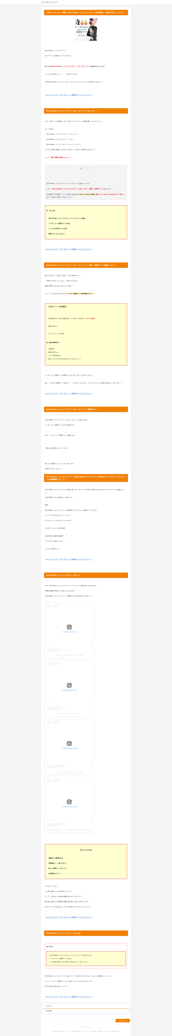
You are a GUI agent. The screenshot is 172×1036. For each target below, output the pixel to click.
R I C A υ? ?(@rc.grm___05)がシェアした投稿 (69, 771)
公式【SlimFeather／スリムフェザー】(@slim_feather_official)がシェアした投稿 (69, 830)
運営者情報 (49, 1010)
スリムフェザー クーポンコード (49, 2)
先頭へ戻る (123, 1020)
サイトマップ (86, 1027)
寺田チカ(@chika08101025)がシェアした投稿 (69, 655)
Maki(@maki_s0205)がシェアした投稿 (69, 713)
